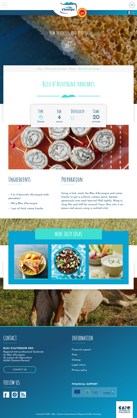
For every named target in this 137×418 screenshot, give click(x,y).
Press (74, 354)
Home (39, 69)
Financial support (81, 349)
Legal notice (78, 365)
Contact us (20, 370)
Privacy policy (79, 370)
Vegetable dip (101, 274)
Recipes (72, 69)
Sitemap (76, 360)
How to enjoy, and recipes (55, 69)
